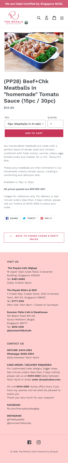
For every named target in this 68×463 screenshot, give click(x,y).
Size (7, 117)
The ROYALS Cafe (28, 451)
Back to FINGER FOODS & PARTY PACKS (36, 238)
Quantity (52, 117)
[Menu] (62, 18)
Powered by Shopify (47, 451)
